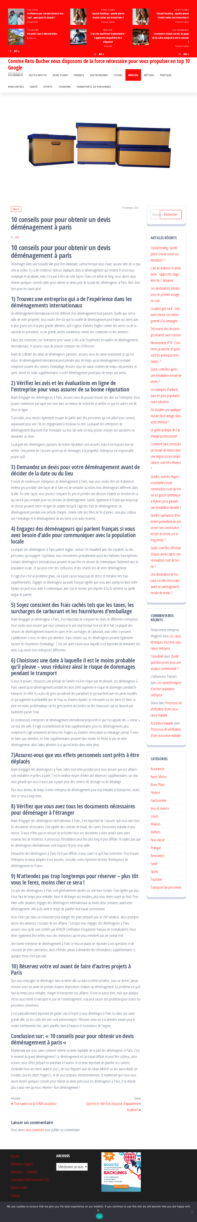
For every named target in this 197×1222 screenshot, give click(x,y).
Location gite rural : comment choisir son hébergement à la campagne (166, 314)
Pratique (32, 10)
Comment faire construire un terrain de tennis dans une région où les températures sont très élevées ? (166, 456)
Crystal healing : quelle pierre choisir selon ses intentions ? (165, 254)
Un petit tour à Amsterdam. (42, 33)
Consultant (157, 656)
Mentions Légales (22, 1163)
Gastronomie (180, 30)
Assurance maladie (162, 723)
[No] (192, 1212)
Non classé (157, 839)
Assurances (15, 75)
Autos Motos (38, 75)
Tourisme (33, 30)
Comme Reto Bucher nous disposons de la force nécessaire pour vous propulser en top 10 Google (99, 64)
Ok (99, 1216)
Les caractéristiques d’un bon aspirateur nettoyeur (166, 642)
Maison (108, 30)
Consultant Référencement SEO (30, 1179)
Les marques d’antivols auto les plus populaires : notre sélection (166, 395)
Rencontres (16, 86)
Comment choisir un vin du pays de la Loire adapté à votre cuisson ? (170, 38)
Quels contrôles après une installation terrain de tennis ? (166, 375)
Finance (79, 75)
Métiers (149, 75)
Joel (17, 237)
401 (15, 51)
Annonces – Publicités (24, 1171)
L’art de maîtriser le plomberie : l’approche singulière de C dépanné (108, 38)
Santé (34, 86)
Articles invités (19, 1187)
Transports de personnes (94, 86)
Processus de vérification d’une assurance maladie (166, 709)
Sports (48, 86)
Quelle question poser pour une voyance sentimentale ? (166, 662)
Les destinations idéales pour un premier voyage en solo (165, 294)
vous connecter (35, 1129)
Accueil (15, 1156)
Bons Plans (108, 10)
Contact (15, 1195)
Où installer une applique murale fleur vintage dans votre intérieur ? (166, 416)
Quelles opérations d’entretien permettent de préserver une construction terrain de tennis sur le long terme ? (166, 528)
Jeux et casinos (160, 808)
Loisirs (118, 75)
